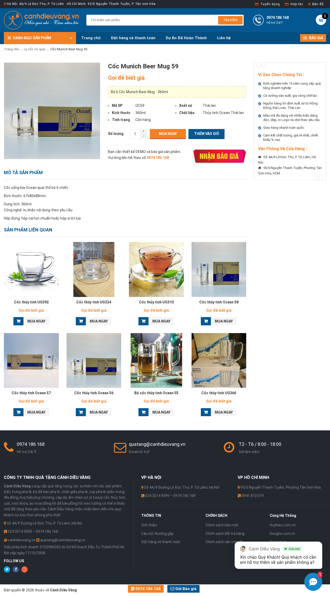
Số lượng (115, 134)
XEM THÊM (31, 268)
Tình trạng (121, 120)
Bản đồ (318, 4)
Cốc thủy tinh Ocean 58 (218, 302)
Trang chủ (91, 38)
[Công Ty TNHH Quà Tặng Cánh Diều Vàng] (41, 20)
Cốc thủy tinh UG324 (93, 302)
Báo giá (315, 38)
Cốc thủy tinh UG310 (156, 302)
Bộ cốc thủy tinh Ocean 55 (156, 393)
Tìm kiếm (230, 20)
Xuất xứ (185, 105)
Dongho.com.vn (282, 533)
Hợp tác (297, 4)
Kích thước (121, 113)
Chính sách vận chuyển (224, 542)
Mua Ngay (168, 134)
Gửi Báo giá (185, 588)
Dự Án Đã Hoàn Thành (186, 38)
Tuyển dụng (270, 4)
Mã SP (117, 105)
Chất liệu (186, 113)
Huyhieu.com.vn (283, 525)
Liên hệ (224, 38)
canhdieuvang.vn (22, 540)
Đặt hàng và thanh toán (133, 38)
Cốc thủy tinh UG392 (31, 302)
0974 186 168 (147, 588)
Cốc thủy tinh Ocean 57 (31, 393)
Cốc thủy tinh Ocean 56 (93, 393)
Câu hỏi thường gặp (157, 533)
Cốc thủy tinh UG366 (218, 393)
